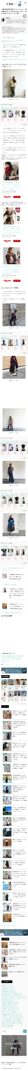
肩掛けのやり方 (6, 1023)
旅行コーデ (20, 1017)
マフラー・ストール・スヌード (8, 658)
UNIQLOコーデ (17, 994)
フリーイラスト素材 (6, 1064)
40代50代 (20, 656)
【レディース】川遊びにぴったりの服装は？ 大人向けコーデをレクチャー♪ (20, 809)
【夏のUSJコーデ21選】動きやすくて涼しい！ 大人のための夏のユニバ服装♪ (20, 766)
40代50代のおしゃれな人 (8, 991)
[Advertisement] (14, 636)
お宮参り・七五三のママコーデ (10, 1008)
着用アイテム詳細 (14, 99)
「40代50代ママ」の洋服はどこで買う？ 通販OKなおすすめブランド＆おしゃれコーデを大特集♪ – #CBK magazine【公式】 (16, 593)
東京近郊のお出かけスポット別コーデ (11, 1014)
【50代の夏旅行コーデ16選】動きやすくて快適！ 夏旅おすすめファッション (19, 777)
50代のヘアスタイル (7, 985)
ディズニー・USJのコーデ (8, 1017)
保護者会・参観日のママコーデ (10, 1003)
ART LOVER (23, 1062)
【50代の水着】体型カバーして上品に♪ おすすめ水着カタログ (19, 884)
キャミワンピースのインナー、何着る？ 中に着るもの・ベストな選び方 (19, 862)
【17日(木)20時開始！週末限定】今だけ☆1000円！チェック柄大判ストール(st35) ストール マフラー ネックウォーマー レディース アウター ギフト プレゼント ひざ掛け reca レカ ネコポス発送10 (11, 230)
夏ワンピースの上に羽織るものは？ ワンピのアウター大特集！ (20, 734)
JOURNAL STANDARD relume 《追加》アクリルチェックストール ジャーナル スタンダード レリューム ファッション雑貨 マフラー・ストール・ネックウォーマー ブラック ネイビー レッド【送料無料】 (11, 186)
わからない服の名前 (7, 1025)
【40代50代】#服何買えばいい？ (9, 656)
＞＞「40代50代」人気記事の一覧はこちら (11, 613)
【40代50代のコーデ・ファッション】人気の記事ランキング (20, 916)
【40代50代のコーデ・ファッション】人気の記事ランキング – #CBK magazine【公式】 (16, 606)
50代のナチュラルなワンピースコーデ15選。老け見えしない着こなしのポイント (19, 894)
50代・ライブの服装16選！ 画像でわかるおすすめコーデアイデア (20, 819)
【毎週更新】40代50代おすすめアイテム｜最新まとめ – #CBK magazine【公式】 (16, 576)
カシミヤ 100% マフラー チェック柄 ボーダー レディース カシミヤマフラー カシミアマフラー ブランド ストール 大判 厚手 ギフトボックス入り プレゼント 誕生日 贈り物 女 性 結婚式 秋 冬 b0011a (11, 270)
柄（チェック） (5, 661)
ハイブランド (22, 997)
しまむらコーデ (13, 997)
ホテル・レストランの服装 (9, 1011)
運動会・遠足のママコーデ (9, 1005)
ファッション (6, 664)
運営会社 (3, 1062)
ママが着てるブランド (7, 1000)
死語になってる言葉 (17, 1023)
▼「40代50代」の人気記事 (9, 584)
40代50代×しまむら (7, 994)
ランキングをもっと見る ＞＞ (9, 925)
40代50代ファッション (8, 988)
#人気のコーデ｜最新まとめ (16, 972)
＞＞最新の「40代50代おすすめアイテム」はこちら (14, 59)
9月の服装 (17, 1020)
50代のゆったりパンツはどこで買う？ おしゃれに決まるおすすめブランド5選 (19, 745)
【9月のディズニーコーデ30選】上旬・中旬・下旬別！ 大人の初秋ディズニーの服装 (20, 798)
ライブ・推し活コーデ (7, 1020)
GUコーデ (4, 997)
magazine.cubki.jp (22, 580)
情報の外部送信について (13, 1062)
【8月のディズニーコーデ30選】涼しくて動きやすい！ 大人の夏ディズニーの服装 (19, 712)
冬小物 (18, 658)
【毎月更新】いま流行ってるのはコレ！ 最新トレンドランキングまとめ (17, 951)
